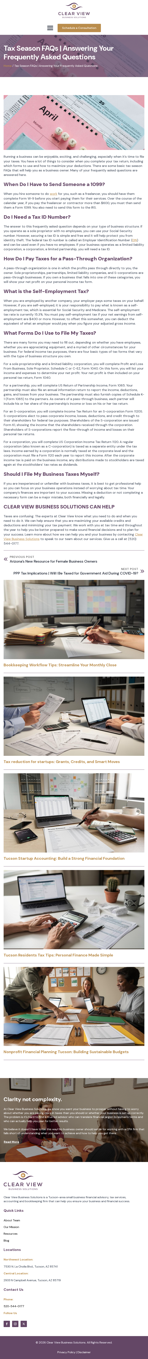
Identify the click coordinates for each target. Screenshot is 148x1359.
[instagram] (15, 1324)
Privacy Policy (66, 1352)
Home (8, 66)
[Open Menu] (50, 28)
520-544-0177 (14, 1306)
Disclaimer (84, 1352)
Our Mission (11, 1227)
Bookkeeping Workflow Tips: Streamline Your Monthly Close (60, 665)
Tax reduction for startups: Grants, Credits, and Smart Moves (62, 761)
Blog (6, 1240)
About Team (12, 1220)
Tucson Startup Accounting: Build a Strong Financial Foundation (64, 858)
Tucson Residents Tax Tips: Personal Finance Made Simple (58, 955)
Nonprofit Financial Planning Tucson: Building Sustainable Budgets (66, 1052)
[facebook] (7, 1324)
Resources (11, 1234)
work (53, 194)
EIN (134, 240)
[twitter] (24, 1324)
